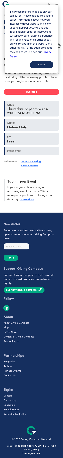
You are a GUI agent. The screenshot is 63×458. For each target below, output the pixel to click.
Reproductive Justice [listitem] (15, 414)
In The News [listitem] (10, 332)
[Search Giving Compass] (49, 4)
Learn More (27, 199)
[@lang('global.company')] (5, 4)
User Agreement (31, 453)
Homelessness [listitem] (11, 409)
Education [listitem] (9, 404)
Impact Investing (31, 161)
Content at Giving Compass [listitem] (19, 336)
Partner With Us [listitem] (12, 370)
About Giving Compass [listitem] (16, 322)
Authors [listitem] (8, 366)
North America (29, 165)
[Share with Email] (58, 45)
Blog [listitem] (6, 327)
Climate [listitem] (8, 395)
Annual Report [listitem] (12, 341)
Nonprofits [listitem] (9, 361)
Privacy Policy (31, 449)
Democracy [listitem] (10, 400)
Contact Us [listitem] (10, 375)
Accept (41, 64)
